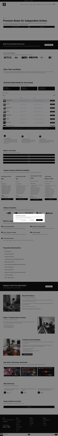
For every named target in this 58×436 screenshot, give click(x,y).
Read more (29, 217)
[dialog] (29, 218)
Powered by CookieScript (18, 219)
